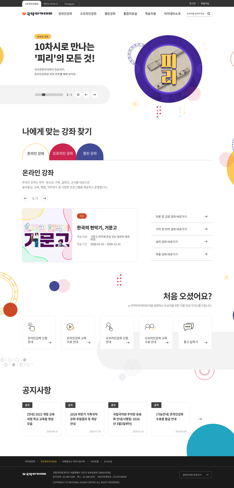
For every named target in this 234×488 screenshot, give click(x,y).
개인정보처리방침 (48, 461)
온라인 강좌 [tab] (35, 153)
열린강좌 (110, 13)
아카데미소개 (172, 13)
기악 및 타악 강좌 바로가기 (171, 229)
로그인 (192, 3)
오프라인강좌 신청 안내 (117, 340)
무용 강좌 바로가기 (167, 254)
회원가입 (205, 3)
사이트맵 (94, 461)
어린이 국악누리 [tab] (50, 3)
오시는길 (108, 461)
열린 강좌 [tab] (90, 153)
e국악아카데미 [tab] (31, 3)
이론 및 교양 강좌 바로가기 (171, 216)
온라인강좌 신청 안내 (37, 340)
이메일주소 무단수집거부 (73, 461)
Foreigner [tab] (69, 3)
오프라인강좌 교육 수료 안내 (156, 340)
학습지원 (150, 13)
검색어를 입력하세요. (196, 14)
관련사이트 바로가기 (192, 474)
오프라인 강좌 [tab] (63, 153)
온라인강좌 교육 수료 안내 (76, 340)
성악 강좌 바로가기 (167, 242)
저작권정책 (30, 461)
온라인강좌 (65, 13)
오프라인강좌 (88, 13)
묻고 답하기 (191, 341)
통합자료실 (130, 13)
